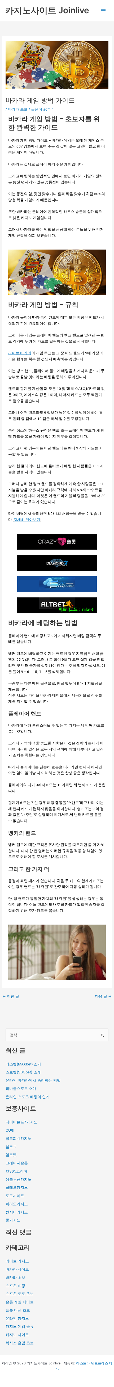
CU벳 (10, 1130)
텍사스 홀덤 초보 (20, 1343)
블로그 (11, 1147)
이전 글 (10, 996)
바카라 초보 (18, 109)
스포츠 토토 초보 (20, 1294)
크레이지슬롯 (17, 1163)
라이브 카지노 (17, 1261)
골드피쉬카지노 (19, 1138)
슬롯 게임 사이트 (20, 1302)
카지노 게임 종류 (20, 1326)
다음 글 (103, 996)
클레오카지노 (17, 1187)
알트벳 (11, 1155)
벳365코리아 (16, 1171)
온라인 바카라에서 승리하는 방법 (33, 1080)
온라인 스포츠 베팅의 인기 (28, 1097)
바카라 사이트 (17, 1269)
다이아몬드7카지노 (21, 1122)
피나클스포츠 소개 (21, 1088)
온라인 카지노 (17, 1318)
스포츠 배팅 (15, 1286)
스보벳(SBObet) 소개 (23, 1072)
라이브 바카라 (19, 353)
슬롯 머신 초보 (18, 1310)
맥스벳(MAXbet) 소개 (23, 1064)
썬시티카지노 (17, 1212)
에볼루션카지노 (19, 1179)
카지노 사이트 (17, 1335)
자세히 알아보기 (27, 519)
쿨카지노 (13, 1220)
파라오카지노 (17, 1204)
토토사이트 (15, 1196)
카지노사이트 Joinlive (47, 10)
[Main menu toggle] (103, 10)
